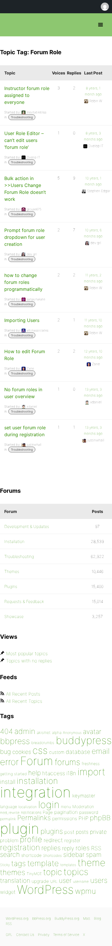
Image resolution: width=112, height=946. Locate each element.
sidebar (73, 854)
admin (24, 731)
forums (67, 762)
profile (31, 839)
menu (66, 806)
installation (37, 780)
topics (75, 871)
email (101, 751)
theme (91, 862)
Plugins (10, 586)
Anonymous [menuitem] (104, 6)
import (91, 772)
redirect (53, 840)
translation (15, 880)
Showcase (14, 616)
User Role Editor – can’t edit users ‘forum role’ (24, 140)
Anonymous (72, 732)
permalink (8, 819)
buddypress (84, 740)
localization (27, 807)
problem (9, 840)
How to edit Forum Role (24, 355)
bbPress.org (9, 24)
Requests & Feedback (24, 601)
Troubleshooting (22, 117)
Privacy (43, 934)
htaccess (53, 773)
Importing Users (21, 320)
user (65, 880)
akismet (44, 732)
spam (93, 854)
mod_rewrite (10, 812)
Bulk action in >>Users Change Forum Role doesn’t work (25, 188)
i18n (71, 773)
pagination (66, 812)
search (10, 855)
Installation (14, 541)
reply (68, 848)
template (43, 863)
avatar (92, 732)
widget (8, 892)
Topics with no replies (29, 661)
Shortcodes (52, 855)
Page (48, 812)
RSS (96, 848)
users (98, 880)
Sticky (5, 865)
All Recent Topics (24, 701)
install (7, 781)
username (81, 881)
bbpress (15, 741)
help (34, 773)
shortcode (31, 855)
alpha (56, 732)
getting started (13, 773)
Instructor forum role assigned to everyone (26, 95)
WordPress (45, 889)
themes (12, 872)
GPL (9, 934)
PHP (83, 818)
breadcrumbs (42, 742)
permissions (64, 818)
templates (68, 865)
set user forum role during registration (25, 431)
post (69, 832)
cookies (21, 752)
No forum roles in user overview (23, 393)
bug (5, 751)
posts (82, 832)
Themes (11, 571)
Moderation (83, 806)
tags (18, 863)
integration (35, 792)
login (48, 804)
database (78, 751)
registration (20, 847)
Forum (36, 761)
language (8, 806)
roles (83, 848)
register (72, 840)
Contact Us (25, 934)
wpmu (85, 891)
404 (6, 731)
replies (51, 848)
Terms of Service (66, 934)
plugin (19, 828)
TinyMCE (34, 874)
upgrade (40, 881)
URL (53, 881)
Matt (86, 918)
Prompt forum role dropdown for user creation (24, 237)
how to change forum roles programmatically (23, 282)
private (98, 832)
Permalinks (34, 818)
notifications (31, 812)
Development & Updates (26, 526)
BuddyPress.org (67, 918)
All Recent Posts (23, 694)
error (9, 761)
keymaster (83, 796)
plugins (51, 831)
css (40, 750)
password (88, 812)
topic (52, 872)
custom (56, 752)
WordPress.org (17, 918)
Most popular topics (27, 653)
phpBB (100, 818)
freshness (91, 763)
